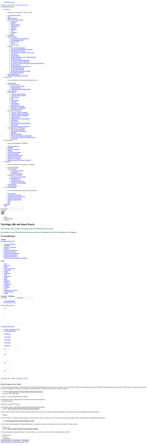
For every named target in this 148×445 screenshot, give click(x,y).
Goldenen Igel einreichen (18, 181)
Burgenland (14, 21)
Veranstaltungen (12, 184)
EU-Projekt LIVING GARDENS (20, 61)
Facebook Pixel (7, 435)
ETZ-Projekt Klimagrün (17, 68)
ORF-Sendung (15, 100)
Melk (5, 279)
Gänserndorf (7, 270)
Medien (5, 429)
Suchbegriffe (4, 209)
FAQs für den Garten (16, 109)
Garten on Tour (15, 121)
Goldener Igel (14, 172)
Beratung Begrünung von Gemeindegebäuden (23, 57)
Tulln (5, 288)
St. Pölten (6, 287)
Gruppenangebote (12, 186)
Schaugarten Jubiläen (16, 173)
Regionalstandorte (12, 18)
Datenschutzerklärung (10, 331)
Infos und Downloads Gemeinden (20, 126)
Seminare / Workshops (14, 149)
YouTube (5, 437)
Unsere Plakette (12, 83)
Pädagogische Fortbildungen (18, 131)
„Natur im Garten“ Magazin (18, 95)
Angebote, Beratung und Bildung (20, 114)
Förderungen (14, 120)
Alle (5, 264)
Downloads (14, 139)
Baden (6, 267)
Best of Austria (15, 41)
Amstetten (7, 265)
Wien (12, 34)
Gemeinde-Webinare (13, 154)
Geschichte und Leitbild (14, 15)
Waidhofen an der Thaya (10, 290)
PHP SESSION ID (8, 401)
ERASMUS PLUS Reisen (18, 51)
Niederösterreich (15, 24)
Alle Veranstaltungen (13, 146)
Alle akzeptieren (16, 440)
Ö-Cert (13, 43)
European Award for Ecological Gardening (19, 160)
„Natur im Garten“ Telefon (18, 94)
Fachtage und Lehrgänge (14, 152)
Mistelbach (7, 281)
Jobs (9, 202)
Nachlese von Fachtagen (14, 198)
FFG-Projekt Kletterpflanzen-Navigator (21, 49)
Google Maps (6, 438)
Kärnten (13, 23)
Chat (4, 421)
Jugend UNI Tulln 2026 (14, 158)
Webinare (10, 151)
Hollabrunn (7, 273)
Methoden (13, 132)
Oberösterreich (15, 26)
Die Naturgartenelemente (17, 106)
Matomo (5, 415)
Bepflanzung (14, 125)
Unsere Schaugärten (13, 167)
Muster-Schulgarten (16, 134)
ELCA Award (14, 44)
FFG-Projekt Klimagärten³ (18, 48)
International (11, 35)
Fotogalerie (7, 204)
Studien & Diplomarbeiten (15, 199)
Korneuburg (7, 276)
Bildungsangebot (15, 178)
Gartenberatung (15, 104)
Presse (9, 201)
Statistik (5, 408)
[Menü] (3, 213)
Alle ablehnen (25, 440)
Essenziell (5, 391)
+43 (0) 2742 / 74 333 (22, 5)
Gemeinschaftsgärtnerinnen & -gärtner (18, 75)
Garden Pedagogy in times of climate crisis (22, 52)
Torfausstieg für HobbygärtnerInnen (20, 66)
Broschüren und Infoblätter (18, 108)
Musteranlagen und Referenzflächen (20, 123)
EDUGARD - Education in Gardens (21, 71)
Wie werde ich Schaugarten (18, 177)
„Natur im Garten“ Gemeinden (19, 112)
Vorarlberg (14, 32)
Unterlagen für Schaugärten (18, 183)
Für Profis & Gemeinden (14, 195)
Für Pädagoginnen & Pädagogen (16, 196)
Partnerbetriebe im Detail (17, 86)
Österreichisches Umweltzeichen (20, 38)
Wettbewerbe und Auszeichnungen (20, 118)
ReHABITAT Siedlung (17, 72)
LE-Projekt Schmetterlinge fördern (20, 60)
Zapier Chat (6, 427)
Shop (5, 206)
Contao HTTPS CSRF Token (11, 393)
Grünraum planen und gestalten (19, 115)
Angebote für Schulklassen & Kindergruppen (23, 137)
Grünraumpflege (15, 117)
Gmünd (6, 271)
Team (9, 17)
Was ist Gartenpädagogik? (18, 129)
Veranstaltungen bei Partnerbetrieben (21, 89)
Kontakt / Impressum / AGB (11, 329)
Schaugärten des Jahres (17, 170)
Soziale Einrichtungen (13, 74)
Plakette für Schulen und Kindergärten (21, 135)
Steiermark (14, 29)
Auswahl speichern (6, 440)
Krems (6, 278)
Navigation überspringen (7, 6)
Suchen (3, 210)
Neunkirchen (7, 284)
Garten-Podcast (15, 97)
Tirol (12, 31)
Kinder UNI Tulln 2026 (14, 157)
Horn (5, 274)
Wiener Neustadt (8, 291)
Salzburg (13, 27)
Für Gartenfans (12, 193)
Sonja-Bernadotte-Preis (17, 40)
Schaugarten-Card (16, 180)
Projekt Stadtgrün (15, 65)
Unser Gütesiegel (12, 91)
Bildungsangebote (16, 87)
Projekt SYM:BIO (16, 58)
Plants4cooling (15, 55)
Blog (12, 98)
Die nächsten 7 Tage (9, 302)
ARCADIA (14, 54)
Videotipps (14, 101)
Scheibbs (6, 285)
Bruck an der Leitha (9, 268)
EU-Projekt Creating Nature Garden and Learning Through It (27, 63)
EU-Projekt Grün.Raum (17, 69)
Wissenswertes (15, 103)
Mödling (6, 282)
